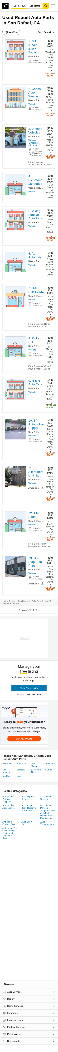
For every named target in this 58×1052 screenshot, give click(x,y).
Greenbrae (50, 763)
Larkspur (21, 770)
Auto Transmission (47, 823)
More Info (33, 145)
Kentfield (6, 776)
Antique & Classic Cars (8, 823)
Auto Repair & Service (28, 797)
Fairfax (48, 770)
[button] (53, 5)
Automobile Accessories (8, 806)
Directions (34, 143)
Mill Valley (7, 763)
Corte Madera (34, 764)
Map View (13, 32)
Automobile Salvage (45, 797)
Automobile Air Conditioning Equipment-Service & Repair (9, 833)
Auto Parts (36, 601)
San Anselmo (6, 771)
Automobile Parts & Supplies (8, 799)
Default (48, 32)
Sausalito (21, 763)
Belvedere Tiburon (36, 771)
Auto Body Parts (26, 823)
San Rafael (23, 601)
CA (13, 601)
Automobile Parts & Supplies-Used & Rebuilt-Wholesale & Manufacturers (47, 811)
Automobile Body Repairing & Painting (29, 808)
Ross (19, 776)
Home (5, 601)
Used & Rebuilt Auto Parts (41, 56)
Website (32, 104)
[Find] (46, 5)
